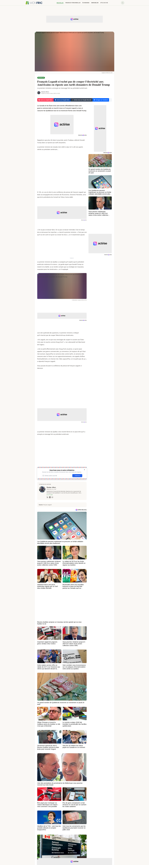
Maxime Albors (45, 92)
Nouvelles (41, 77)
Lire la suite (50, 494)
